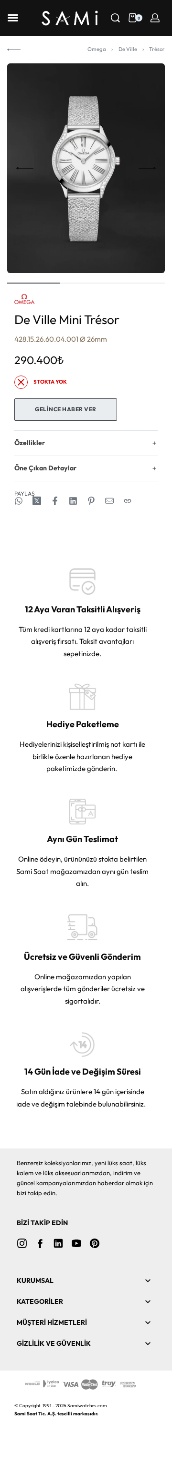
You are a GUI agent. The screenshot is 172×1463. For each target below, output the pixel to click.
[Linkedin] (58, 1243)
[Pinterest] (94, 1243)
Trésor (157, 49)
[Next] (147, 168)
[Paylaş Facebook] (55, 501)
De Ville (127, 49)
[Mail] (109, 501)
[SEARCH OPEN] (115, 18)
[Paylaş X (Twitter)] (36, 501)
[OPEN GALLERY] (86, 168)
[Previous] (25, 168)
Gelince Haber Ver (66, 409)
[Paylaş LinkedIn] (73, 501)
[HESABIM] (155, 18)
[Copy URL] (127, 501)
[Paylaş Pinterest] (91, 501)
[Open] (13, 18)
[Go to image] (33, 283)
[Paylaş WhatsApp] (18, 501)
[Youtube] (76, 1243)
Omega (96, 49)
